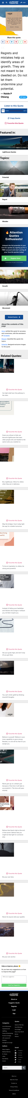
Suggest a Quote (14, 1003)
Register (14, 1006)
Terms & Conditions (14, 1090)
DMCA (14, 1094)
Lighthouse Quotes (9, 152)
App (14, 1013)
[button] (3, 2)
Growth (5, 286)
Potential (5, 177)
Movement (6, 308)
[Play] (3, 110)
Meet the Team (14, 1079)
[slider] (16, 110)
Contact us (14, 1083)
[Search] (24, 1068)
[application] (14, 110)
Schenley (4, 344)
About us (14, 999)
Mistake (5, 221)
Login (14, 1010)
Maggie (4, 339)
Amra (3, 331)
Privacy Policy (14, 1086)
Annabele (6, 336)
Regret (4, 199)
